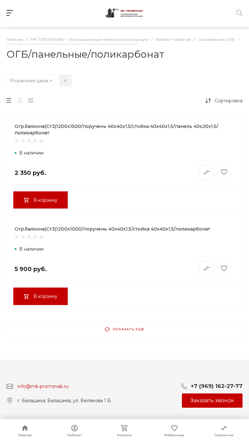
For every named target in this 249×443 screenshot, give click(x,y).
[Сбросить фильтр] (65, 80)
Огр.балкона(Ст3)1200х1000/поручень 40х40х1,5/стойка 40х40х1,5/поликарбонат (112, 229)
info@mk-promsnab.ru (43, 386)
